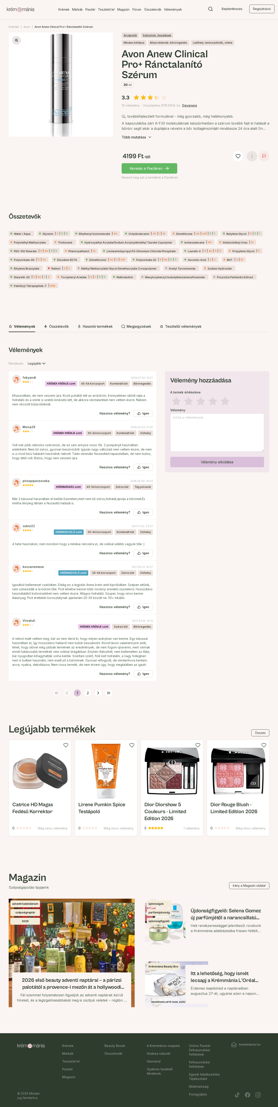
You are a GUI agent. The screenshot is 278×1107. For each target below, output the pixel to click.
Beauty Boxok (114, 1046)
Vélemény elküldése (217, 462)
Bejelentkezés (232, 9)
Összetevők (152, 9)
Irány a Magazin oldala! (249, 885)
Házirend (154, 1061)
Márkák (77, 9)
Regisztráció (262, 9)
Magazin (123, 9)
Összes (260, 733)
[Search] (210, 10)
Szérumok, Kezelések (157, 35)
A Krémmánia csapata (163, 1046)
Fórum (136, 9)
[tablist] (139, 326)
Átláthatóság (198, 1086)
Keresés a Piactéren (146, 168)
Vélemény (177, 410)
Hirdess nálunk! (158, 1053)
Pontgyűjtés (198, 1094)
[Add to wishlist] (65, 745)
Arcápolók (130, 35)
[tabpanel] (139, 520)
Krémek (64, 9)
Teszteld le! (106, 9)
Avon (26, 26)
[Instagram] (258, 1094)
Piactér (90, 9)
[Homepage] (20, 9)
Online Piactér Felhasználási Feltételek (199, 1050)
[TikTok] (237, 1094)
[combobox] (37, 363)
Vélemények (173, 9)
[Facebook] (247, 1094)
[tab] (22, 326)
